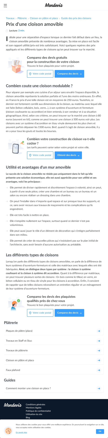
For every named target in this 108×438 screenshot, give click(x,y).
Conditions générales (35, 405)
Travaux (10, 18)
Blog (28, 418)
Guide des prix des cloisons (76, 18)
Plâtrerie (22, 18)
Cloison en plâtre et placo (44, 18)
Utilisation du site (34, 414)
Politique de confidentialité (38, 411)
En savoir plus (21, 432)
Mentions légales (33, 408)
